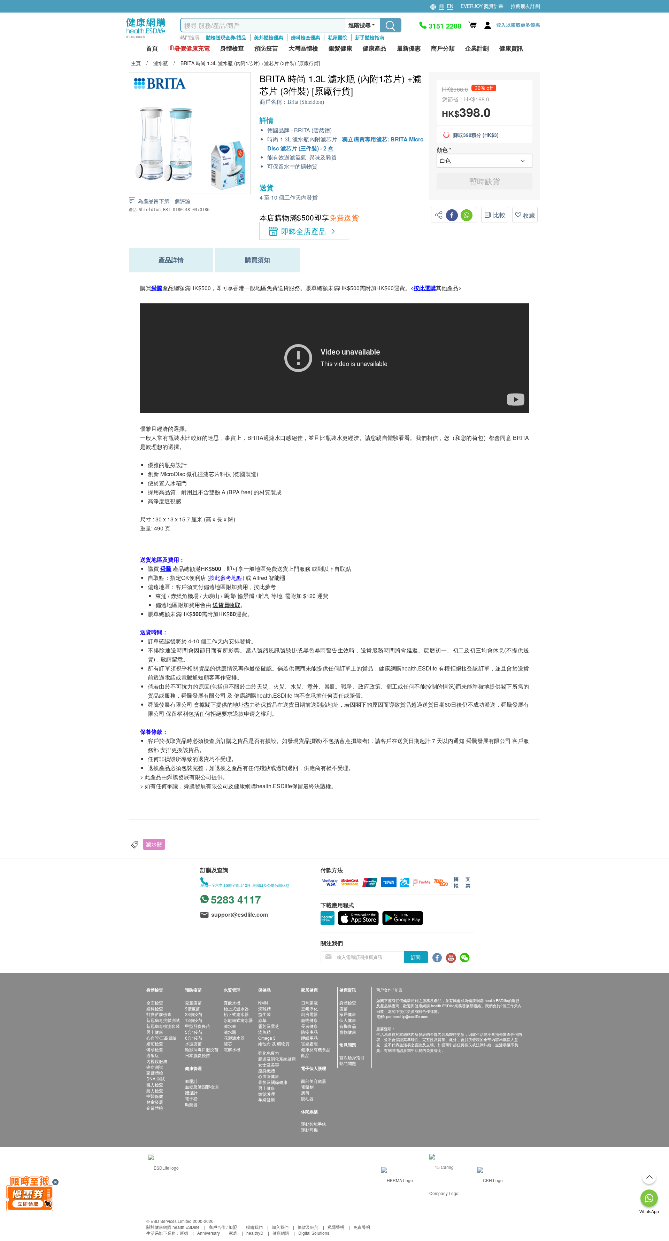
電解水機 (232, 1049)
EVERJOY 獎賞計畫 (482, 5)
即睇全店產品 (303, 231)
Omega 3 (267, 1038)
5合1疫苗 (193, 1032)
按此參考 (265, 587)
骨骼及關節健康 (272, 1082)
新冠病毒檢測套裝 (163, 1026)
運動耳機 (309, 1130)
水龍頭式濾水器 (238, 1020)
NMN (263, 1003)
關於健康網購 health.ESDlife (173, 1227)
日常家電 (309, 1003)
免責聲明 (361, 1227)
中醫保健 (154, 1096)
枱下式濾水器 (236, 1014)
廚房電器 (309, 1014)
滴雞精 (264, 1008)
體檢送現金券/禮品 (226, 37)
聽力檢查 (154, 1090)
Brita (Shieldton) (305, 102)
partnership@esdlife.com (407, 1016)
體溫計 (191, 1092)
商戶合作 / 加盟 (223, 1227)
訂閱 (416, 957)
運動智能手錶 (313, 1124)
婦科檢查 (154, 1008)
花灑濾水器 (234, 1038)
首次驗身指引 (351, 1057)
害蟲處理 (309, 1043)
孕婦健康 (266, 1099)
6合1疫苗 (193, 1038)
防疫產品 (309, 1032)
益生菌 (264, 1014)
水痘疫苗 (193, 1043)
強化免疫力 (268, 1053)
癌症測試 (154, 1067)
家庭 (233, 1233)
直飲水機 (232, 1003)
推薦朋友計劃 (525, 5)
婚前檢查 (154, 1043)
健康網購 (280, 1233)
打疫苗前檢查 (158, 1014)
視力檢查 (154, 1084)
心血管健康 (268, 1076)
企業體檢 (154, 1108)
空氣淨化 (309, 1008)
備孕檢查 (154, 1049)
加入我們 (280, 1227)
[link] (163, 1167)
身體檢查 (347, 1003)
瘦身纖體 (266, 1070)
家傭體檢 (154, 1073)
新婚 (184, 1233)
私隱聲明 (336, 1227)
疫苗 (343, 1008)
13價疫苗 (193, 1020)
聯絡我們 (254, 1227)
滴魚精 (264, 1032)
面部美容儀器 (313, 1081)
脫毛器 (307, 1098)
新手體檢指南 (369, 37)
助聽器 (191, 1104)
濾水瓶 (154, 844)
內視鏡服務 (156, 1061)
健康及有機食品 (315, 1049)
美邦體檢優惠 (268, 37)
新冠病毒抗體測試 (163, 1020)
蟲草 (262, 1020)
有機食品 (347, 1026)
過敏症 (152, 1055)
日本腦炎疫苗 (197, 1055)
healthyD (254, 1233)
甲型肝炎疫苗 (197, 1026)
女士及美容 (268, 1065)
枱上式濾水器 (236, 1008)
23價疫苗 (193, 1014)
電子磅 (191, 1098)
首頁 (152, 48)
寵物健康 (309, 1020)
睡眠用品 (309, 1038)
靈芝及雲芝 (268, 1026)
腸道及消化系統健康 (277, 1059)
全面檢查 (154, 1003)
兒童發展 (154, 1102)
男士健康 (154, 1032)
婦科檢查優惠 (305, 37)
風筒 (305, 1092)
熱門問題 (347, 1063)
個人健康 (347, 1020)
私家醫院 (337, 37)
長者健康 (309, 1026)
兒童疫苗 (193, 1003)
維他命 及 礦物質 (274, 1043)
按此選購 (425, 288)
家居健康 (347, 1014)
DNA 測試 (155, 1078)
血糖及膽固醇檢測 (201, 1086)
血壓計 (191, 1081)
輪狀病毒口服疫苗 (201, 1049)
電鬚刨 (307, 1086)
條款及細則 (308, 1227)
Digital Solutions (313, 1233)
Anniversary (208, 1233)
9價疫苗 (192, 1008)
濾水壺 (230, 1026)
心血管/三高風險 (161, 1038)
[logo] (145, 38)
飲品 (305, 1055)
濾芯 (228, 1043)
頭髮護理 (266, 1094)
